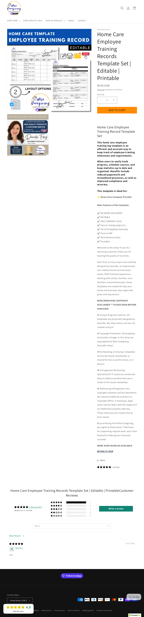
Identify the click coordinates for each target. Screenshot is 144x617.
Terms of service (73, 610)
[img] (16, 543)
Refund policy (47, 610)
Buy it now (117, 118)
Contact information (104, 610)
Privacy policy (59, 610)
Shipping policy (88, 610)
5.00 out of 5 (35, 507)
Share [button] (102, 460)
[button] (13, 21)
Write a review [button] (116, 508)
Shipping (100, 90)
